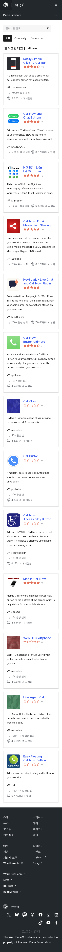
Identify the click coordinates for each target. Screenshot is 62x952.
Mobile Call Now (34, 579)
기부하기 (40, 857)
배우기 (7, 845)
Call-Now (29, 401)
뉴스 (6, 823)
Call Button (31, 456)
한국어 (15, 906)
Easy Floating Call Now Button (34, 758)
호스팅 (7, 829)
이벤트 (37, 851)
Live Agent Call (33, 697)
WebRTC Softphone (37, 638)
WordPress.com (14, 874)
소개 (6, 817)
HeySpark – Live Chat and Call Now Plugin (38, 281)
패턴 (35, 835)
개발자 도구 (10, 857)
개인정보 (8, 835)
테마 (35, 823)
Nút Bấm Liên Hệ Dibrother (32, 169)
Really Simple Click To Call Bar (34, 60)
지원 (6, 851)
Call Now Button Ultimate (34, 339)
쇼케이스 (38, 817)
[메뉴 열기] (56, 5)
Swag (38, 863)
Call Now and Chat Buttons (32, 115)
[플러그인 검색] (48, 28)
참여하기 (38, 845)
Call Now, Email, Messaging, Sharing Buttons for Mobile (37, 223)
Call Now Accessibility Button (37, 517)
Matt (8, 880)
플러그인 (38, 829)
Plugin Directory (12, 15)
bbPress (10, 885)
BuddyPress (12, 891)
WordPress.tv (13, 863)
